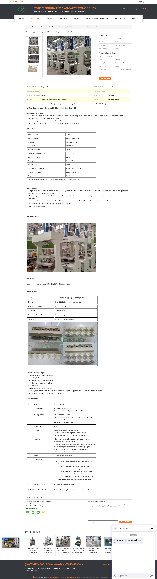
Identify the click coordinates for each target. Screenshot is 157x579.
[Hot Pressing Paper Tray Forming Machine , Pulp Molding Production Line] (32, 541)
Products (35, 18)
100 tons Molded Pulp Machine (41, 490)
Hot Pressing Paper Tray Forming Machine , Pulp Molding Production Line (32, 552)
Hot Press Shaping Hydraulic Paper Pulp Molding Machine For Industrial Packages (78, 551)
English (143, 2)
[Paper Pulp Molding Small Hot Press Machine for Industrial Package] (93, 541)
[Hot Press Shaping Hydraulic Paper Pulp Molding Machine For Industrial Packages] (78, 541)
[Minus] (151, 528)
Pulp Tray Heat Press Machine (82, 490)
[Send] (151, 575)
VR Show (63, 18)
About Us (78, 18)
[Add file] (114, 575)
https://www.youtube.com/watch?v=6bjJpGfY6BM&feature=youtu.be (49, 284)
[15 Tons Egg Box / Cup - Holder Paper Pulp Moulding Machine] (33, 40)
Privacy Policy (44, 577)
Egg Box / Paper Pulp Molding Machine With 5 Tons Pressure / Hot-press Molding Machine (63, 552)
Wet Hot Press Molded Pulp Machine (61, 490)
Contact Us (120, 18)
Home (21, 18)
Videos (49, 18)
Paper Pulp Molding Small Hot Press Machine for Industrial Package (93, 551)
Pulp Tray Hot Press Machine (48, 27)
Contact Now (127, 522)
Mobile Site (37, 577)
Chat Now (106, 78)
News (134, 18)
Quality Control (106, 18)
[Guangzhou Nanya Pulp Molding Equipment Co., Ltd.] (22, 9)
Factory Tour (92, 18)
